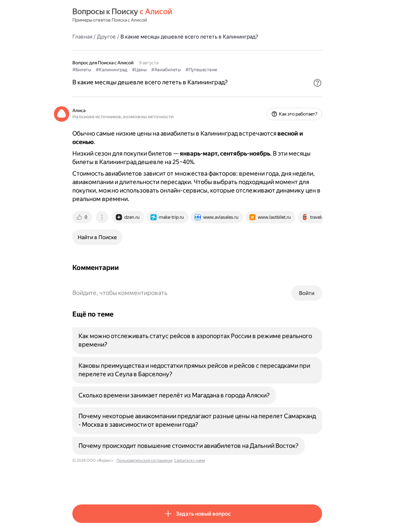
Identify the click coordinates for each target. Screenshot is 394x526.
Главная (82, 37)
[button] (317, 82)
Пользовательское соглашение (144, 460)
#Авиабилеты (166, 69)
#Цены (139, 69)
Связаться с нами (189, 460)
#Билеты (81, 69)
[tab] (82, 217)
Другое (106, 37)
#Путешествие (201, 69)
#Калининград (111, 69)
